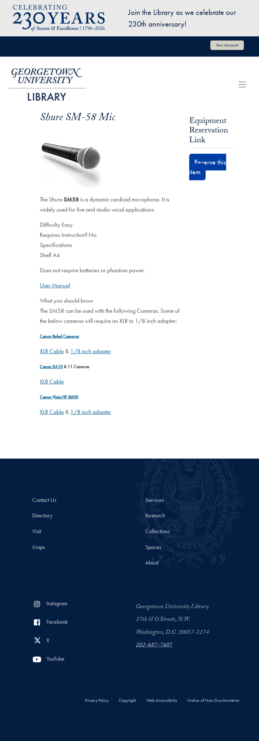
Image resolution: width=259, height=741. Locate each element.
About (151, 562)
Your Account (227, 45)
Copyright (127, 700)
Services (154, 500)
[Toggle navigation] (242, 84)
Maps (38, 547)
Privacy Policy (97, 700)
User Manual (55, 285)
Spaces (153, 547)
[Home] (46, 84)
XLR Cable (52, 351)
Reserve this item (207, 166)
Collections (157, 531)
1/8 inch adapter (90, 351)
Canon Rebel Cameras (59, 336)
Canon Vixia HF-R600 (59, 397)
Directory (42, 515)
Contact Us (44, 500)
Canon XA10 (51, 366)
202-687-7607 (154, 645)
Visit (36, 531)
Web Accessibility (161, 700)
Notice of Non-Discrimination (213, 700)
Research (155, 515)
